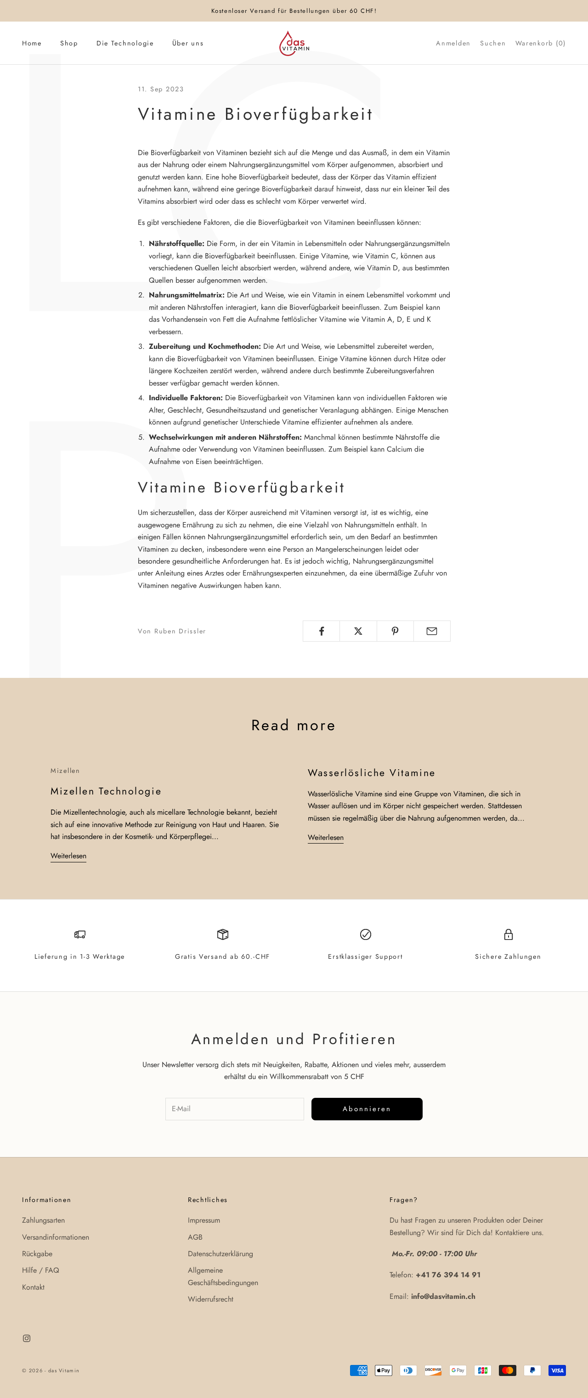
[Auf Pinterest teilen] (395, 631)
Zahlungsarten (43, 1220)
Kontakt (33, 1287)
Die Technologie (125, 43)
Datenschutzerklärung (220, 1253)
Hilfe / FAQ (40, 1270)
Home (32, 43)
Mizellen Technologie (106, 791)
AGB (195, 1237)
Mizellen (65, 770)
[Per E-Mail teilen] (432, 631)
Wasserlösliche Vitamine (372, 773)
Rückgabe (37, 1253)
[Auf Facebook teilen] (321, 631)
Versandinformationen (55, 1237)
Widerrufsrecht (210, 1299)
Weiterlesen (68, 855)
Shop (69, 43)
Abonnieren (367, 1109)
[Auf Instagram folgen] (26, 1338)
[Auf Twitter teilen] (358, 631)
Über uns (188, 43)
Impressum (204, 1220)
